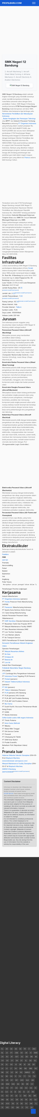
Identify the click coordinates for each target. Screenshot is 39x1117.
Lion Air (7, 662)
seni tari (5, 560)
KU (7, 1096)
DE (11, 1049)
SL (2, 1076)
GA (16, 1088)
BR (27, 1084)
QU (35, 1099)
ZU (31, 1107)
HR (20, 1064)
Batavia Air (9, 660)
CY (12, 1060)
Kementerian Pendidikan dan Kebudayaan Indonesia (17, 115)
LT (11, 1068)
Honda (7, 602)
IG (2, 1092)
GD (21, 1088)
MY (16, 1080)
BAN (7, 1084)
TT (25, 1076)
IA (11, 1092)
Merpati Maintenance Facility (13, 763)
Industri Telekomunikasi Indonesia (17, 682)
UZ (12, 1072)
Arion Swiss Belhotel (12, 723)
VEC (7, 1107)
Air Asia (7, 654)
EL (26, 1060)
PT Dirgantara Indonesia (27, 123)
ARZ (34, 1049)
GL (7, 1064)
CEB (16, 1053)
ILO (7, 1092)
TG (34, 1076)
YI (22, 1107)
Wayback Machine (13, 758)
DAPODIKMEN (7, 772)
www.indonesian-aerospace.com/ (14, 761)
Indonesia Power (11, 676)
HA (31, 1088)
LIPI (3, 673)
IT (29, 1049)
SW (31, 1103)
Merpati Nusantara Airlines (14, 651)
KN (33, 1092)
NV (2, 1088)
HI (16, 1064)
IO (35, 1088)
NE (7, 1099)
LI (20, 1096)
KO (11, 1064)
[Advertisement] (19, 26)
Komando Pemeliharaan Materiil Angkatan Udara (17, 644)
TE (2, 1107)
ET (21, 1060)
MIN (30, 1068)
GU (26, 1088)
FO (7, 1088)
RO (21, 1072)
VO (13, 1107)
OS (20, 1092)
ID (24, 1064)
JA (7, 1053)
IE (15, 1092)
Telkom (18, 307)
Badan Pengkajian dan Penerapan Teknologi (19, 119)
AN (2, 1084)
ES (20, 1049)
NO (36, 1068)
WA (17, 1107)
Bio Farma (8, 704)
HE (29, 1064)
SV (22, 1053)
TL (36, 1103)
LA (2, 1068)
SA (2, 1103)
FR (25, 1049)
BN (31, 1056)
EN (16, 1049)
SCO (7, 1103)
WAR (35, 1053)
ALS (27, 1080)
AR (7, 1049)
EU (35, 1060)
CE (7, 1072)
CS (7, 1060)
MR (35, 1096)
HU (16, 1068)
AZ (22, 1056)
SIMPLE (27, 1072)
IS (24, 1092)
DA (17, 1060)
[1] (21, 288)
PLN (6, 693)
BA (18, 1084)
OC (12, 1099)
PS (31, 1099)
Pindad (7, 679)
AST (16, 1056)
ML (30, 1096)
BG (27, 1056)
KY (12, 1096)
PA (26, 1099)
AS (22, 1099)
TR (2, 1080)
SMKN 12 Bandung (9, 769)
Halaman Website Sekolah (11, 755)
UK (26, 1053)
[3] (21, 296)
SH (11, 1076)
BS (23, 1084)
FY (12, 1088)
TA (20, 1076)
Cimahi (30, 268)
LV (7, 1068)
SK (33, 1072)
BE (36, 1056)
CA (2, 1060)
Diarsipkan (26, 755)
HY (12, 1080)
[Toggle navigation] (34, 3)
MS (25, 1068)
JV (28, 1092)
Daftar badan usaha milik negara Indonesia (17, 718)
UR (7, 1080)
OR (17, 1099)
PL (2, 1049)
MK (21, 1068)
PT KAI (4, 687)
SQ (13, 1103)
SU (26, 1103)
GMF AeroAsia (10, 621)
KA (34, 1064)
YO (27, 1107)
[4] (17, 302)
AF (12, 1056)
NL (2, 1053)
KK (16, 1072)
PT (11, 1053)
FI (15, 1076)
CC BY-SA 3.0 (8, 793)
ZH (2, 1056)
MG (25, 1096)
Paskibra (5, 554)
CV (32, 1084)
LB (16, 1096)
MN (2, 1099)
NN (2, 1072)
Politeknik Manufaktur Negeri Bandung (16, 668)
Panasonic (8, 607)
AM (33, 1080)
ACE (21, 1080)
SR (7, 1076)
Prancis (27, 157)
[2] (14, 293)
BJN (13, 1084)
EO (30, 1060)
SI (17, 1103)
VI (30, 1053)
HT (2, 1096)
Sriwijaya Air (9, 657)
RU (7, 1056)
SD (22, 1103)
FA (2, 1064)
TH (29, 1076)
